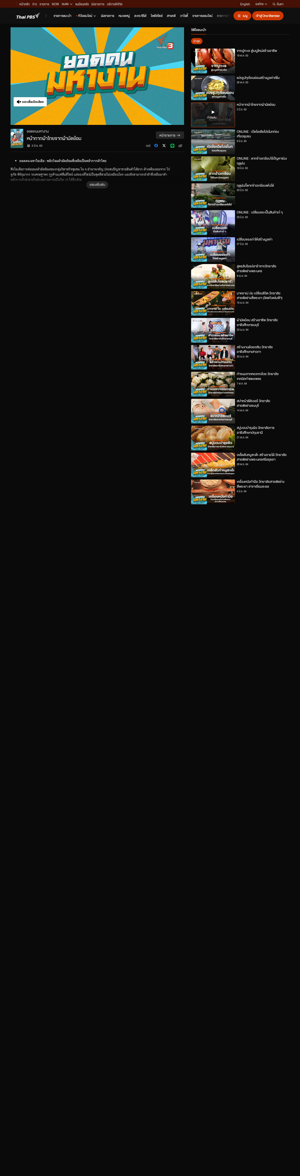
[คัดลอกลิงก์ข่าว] (180, 145)
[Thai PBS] (28, 15)
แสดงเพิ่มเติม (97, 184)
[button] (97, 76)
